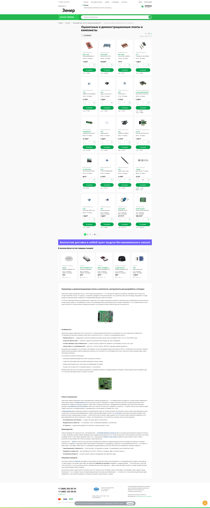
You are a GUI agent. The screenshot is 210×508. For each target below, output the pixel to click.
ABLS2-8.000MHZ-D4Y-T (86, 268)
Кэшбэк (107, 2)
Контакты (124, 2)
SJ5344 (64, 267)
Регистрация (148, 2)
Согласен (130, 503)
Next (146, 250)
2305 (134, 267)
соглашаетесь (108, 503)
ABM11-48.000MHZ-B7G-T (103, 268)
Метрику (91, 503)
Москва (86, 5)
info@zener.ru (62, 6)
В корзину (89, 70)
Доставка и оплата (96, 2)
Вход (140, 2)
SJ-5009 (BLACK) (119, 267)
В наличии (87, 35)
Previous (143, 250)
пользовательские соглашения (143, 496)
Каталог (86, 2)
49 (94, 234)
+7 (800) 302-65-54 (67, 488)
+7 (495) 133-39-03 (63, 2)
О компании (115, 2)
